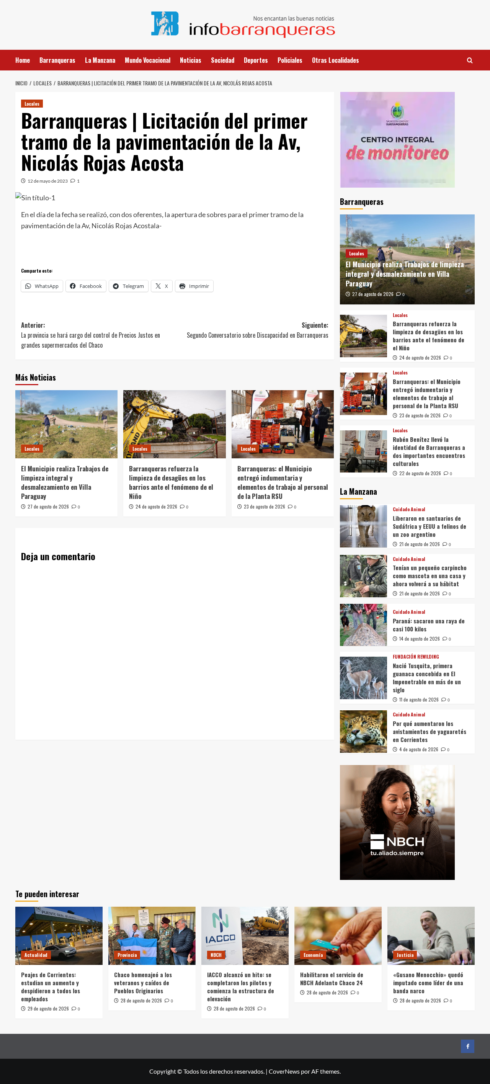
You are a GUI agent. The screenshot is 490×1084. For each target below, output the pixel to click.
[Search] (470, 60)
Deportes (256, 60)
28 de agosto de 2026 (141, 1000)
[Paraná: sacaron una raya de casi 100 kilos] (363, 625)
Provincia (127, 955)
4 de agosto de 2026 (418, 749)
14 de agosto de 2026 (419, 638)
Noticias (190, 60)
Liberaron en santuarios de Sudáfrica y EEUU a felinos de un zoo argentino (429, 526)
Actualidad (35, 955)
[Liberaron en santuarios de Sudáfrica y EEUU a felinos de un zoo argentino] (363, 526)
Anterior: (90, 334)
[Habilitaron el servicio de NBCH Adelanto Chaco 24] (338, 936)
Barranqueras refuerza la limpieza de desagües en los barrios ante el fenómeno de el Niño (171, 482)
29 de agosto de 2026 (48, 1008)
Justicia (405, 955)
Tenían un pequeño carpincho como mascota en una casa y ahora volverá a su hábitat (430, 575)
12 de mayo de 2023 (48, 181)
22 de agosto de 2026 (420, 473)
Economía (313, 955)
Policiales (290, 60)
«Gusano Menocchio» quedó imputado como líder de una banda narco (428, 982)
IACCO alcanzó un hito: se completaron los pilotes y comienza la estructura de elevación (240, 986)
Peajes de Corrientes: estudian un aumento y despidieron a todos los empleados (50, 986)
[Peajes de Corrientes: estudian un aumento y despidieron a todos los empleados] (59, 936)
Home (22, 60)
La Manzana (100, 60)
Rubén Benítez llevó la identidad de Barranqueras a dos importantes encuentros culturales (429, 451)
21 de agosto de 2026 (419, 544)
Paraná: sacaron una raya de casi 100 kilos (429, 624)
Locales (31, 103)
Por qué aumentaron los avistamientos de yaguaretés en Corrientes (429, 731)
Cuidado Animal (409, 509)
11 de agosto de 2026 (419, 699)
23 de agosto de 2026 (264, 506)
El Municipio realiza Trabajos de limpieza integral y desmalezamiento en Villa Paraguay (64, 482)
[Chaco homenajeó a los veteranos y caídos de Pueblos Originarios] (152, 936)
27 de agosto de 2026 (48, 506)
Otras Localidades (335, 60)
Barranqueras (57, 60)
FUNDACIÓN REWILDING (416, 657)
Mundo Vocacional (147, 60)
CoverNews (284, 1071)
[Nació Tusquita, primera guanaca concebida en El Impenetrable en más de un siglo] (363, 678)
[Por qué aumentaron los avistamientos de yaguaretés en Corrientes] (363, 731)
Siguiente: (257, 330)
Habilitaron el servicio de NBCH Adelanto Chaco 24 (331, 978)
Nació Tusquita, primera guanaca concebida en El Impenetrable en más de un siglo (427, 677)
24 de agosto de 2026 (156, 506)
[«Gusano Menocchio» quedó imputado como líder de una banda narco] (431, 936)
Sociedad (222, 60)
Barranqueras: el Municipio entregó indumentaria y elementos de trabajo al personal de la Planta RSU (282, 482)
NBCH (216, 955)
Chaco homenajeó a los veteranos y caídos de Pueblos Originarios (143, 982)
